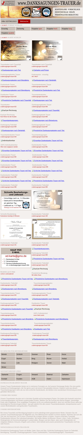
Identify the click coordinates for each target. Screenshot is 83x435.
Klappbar (37, 29)
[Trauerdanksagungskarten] (47, 140)
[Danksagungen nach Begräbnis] (47, 289)
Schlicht (19, 354)
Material (50, 374)
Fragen (19, 374)
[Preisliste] (47, 70)
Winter (4, 367)
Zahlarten (65, 374)
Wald (63, 363)
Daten (49, 379)
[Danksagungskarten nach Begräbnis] (16, 80)
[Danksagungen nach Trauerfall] (16, 61)
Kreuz (4, 363)
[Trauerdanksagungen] (16, 120)
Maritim (19, 358)
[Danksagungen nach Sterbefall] (47, 80)
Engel (4, 358)
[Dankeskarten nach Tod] (47, 90)
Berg (33, 358)
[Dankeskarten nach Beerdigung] (51, 279)
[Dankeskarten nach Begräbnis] (17, 319)
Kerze (64, 354)
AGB (33, 379)
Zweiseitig (20, 29)
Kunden (19, 379)
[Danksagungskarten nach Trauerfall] (47, 110)
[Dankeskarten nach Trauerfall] (17, 309)
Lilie (18, 363)
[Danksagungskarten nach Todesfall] (47, 299)
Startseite (5, 374)
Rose (49, 354)
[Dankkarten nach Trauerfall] (16, 100)
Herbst (64, 358)
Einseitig (5, 29)
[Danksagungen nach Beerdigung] (16, 289)
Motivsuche (24, 21)
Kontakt (4, 379)
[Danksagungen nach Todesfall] (47, 61)
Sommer (35, 354)
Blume (49, 358)
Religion (35, 363)
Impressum (66, 379)
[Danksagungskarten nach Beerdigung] (16, 90)
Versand (35, 374)
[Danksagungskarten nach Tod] (48, 130)
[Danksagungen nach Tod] (16, 70)
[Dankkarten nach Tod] (48, 329)
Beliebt (4, 354)
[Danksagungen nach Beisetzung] (47, 120)
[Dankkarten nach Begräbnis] (16, 329)
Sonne (49, 363)
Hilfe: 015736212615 (9, 21)
